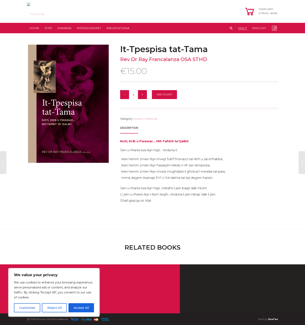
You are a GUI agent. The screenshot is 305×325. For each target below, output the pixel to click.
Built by (268, 319)
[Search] (230, 28)
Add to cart (164, 94)
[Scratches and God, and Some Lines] (302, 162)
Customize (27, 308)
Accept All (81, 308)
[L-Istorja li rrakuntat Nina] (3, 162)
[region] (54, 292)
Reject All (54, 308)
